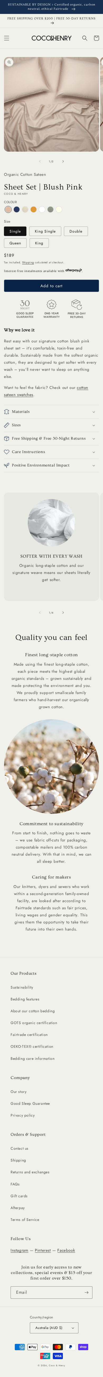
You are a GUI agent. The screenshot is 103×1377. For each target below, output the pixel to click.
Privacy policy (23, 1115)
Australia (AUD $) (49, 1327)
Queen (15, 243)
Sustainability (22, 987)
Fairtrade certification (29, 1034)
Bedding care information (32, 1058)
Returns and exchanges (30, 1172)
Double (75, 231)
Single (15, 231)
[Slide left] (40, 161)
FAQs (15, 1184)
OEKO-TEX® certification (32, 1046)
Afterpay (18, 1207)
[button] (6, 38)
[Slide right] (63, 161)
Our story (18, 1091)
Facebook (66, 1250)
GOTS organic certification (34, 1022)
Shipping (28, 262)
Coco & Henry (57, 1365)
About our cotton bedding (33, 1011)
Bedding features (25, 999)
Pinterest (43, 1250)
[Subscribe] (86, 1292)
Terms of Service (25, 1219)
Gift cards (19, 1196)
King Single (45, 231)
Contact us (20, 1148)
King (39, 243)
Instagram (19, 1250)
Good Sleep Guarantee (30, 1103)
